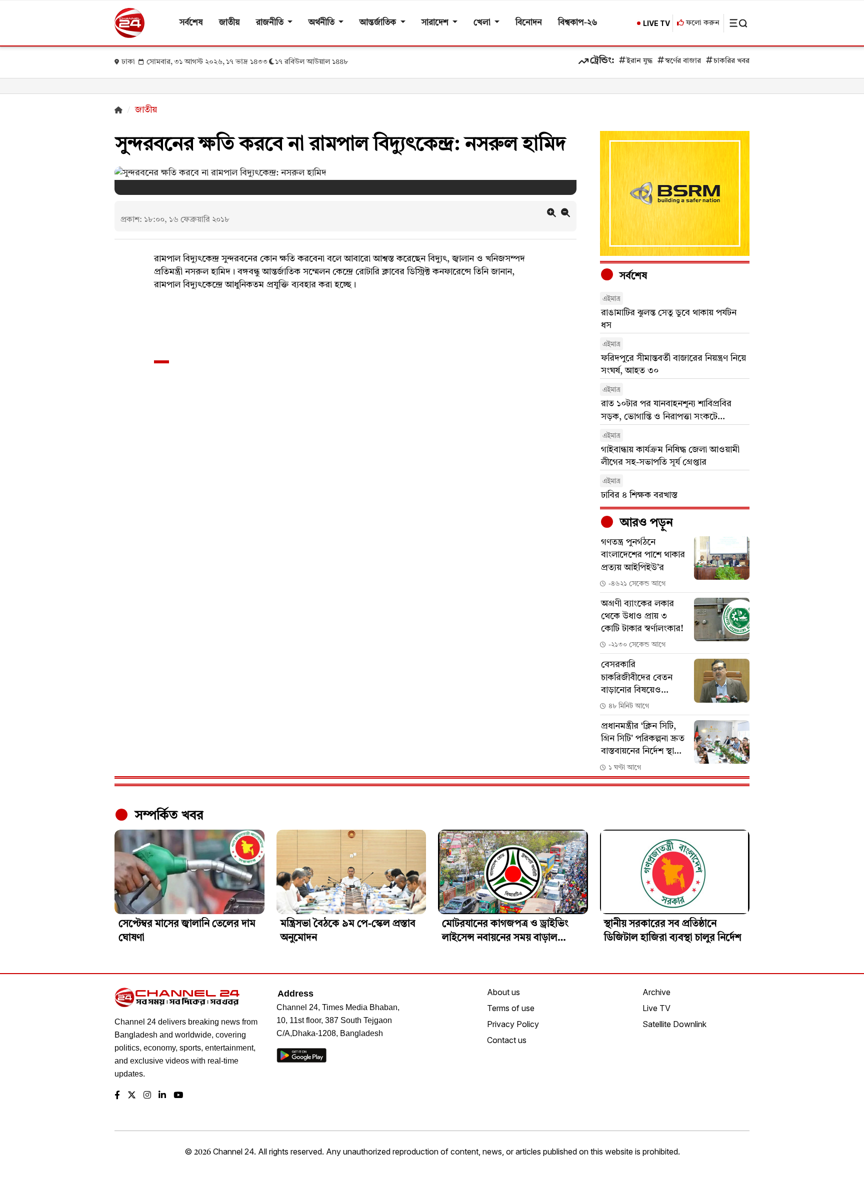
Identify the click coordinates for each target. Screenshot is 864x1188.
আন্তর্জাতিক (379, 22)
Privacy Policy (513, 1024)
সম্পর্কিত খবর (168, 815)
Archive (656, 992)
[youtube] (178, 1096)
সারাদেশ (436, 22)
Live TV (656, 1008)
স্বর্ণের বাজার (683, 61)
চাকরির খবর (732, 61)
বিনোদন (529, 22)
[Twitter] (132, 1096)
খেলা (483, 22)
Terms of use (510, 1008)
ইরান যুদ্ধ (639, 61)
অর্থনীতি (322, 22)
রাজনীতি (271, 22)
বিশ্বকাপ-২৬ (578, 22)
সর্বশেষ (191, 22)
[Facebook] (117, 1096)
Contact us (506, 1040)
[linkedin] (162, 1096)
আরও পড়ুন (645, 523)
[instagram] (147, 1096)
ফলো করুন (702, 23)
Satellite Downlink (674, 1024)
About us (503, 992)
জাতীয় (229, 22)
